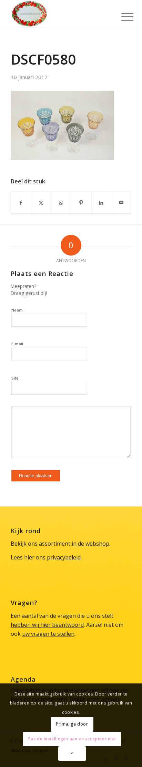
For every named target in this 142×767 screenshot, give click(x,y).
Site (15, 378)
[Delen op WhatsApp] (61, 202)
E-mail (17, 343)
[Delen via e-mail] (121, 202)
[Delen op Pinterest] (81, 202)
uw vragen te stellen (48, 633)
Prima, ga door (72, 724)
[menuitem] (122, 14)
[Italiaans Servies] (59, 14)
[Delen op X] (41, 202)
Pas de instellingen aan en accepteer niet (72, 739)
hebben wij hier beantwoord (47, 625)
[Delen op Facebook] (21, 202)
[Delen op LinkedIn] (101, 202)
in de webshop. (91, 543)
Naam (17, 310)
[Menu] (122, 14)
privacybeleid (64, 557)
